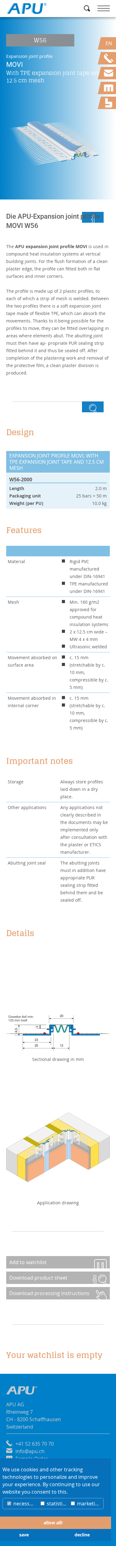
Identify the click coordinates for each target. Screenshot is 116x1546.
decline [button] (82, 1535)
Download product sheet (38, 1277)
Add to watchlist (28, 1262)
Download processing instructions (49, 1293)
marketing (88, 1503)
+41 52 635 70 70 (34, 1443)
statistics (56, 1503)
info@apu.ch (30, 1451)
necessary (24, 1503)
